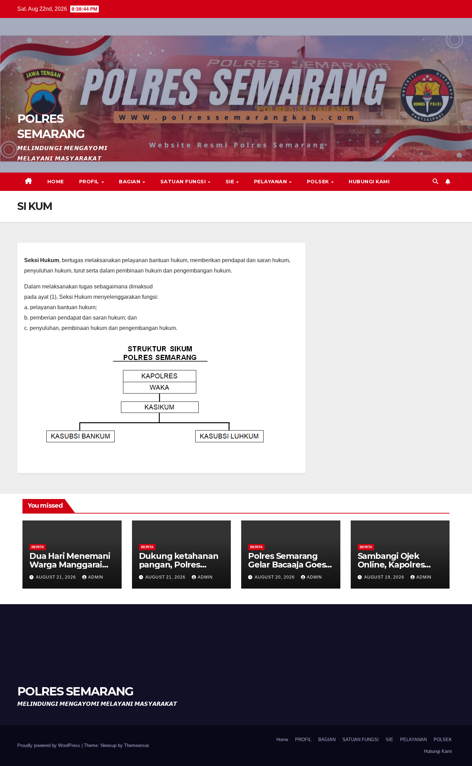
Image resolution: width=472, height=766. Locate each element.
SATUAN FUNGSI (183, 181)
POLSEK (319, 181)
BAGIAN (130, 181)
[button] (435, 181)
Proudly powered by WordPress (49, 745)
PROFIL (90, 181)
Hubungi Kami (369, 181)
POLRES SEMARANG (75, 691)
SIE (231, 181)
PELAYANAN (271, 181)
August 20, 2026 (275, 577)
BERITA (37, 547)
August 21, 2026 (56, 577)
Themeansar (136, 745)
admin (95, 577)
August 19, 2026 (385, 577)
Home (55, 181)
